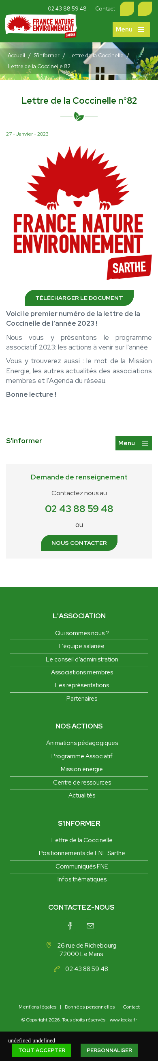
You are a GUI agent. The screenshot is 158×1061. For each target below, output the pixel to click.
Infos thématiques (82, 879)
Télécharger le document (79, 297)
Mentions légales (37, 1007)
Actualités (81, 795)
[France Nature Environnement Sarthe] (41, 28)
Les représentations (82, 685)
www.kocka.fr (123, 1020)
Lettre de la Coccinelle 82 (39, 66)
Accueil (16, 55)
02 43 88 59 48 (67, 8)
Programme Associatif (82, 756)
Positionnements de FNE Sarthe (82, 853)
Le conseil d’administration (82, 659)
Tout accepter (41, 1050)
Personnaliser (109, 1050)
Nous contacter (79, 542)
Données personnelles (90, 1007)
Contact (105, 8)
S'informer (47, 55)
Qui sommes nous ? (82, 633)
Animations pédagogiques (82, 743)
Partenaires (81, 699)
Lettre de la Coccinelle (96, 55)
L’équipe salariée (82, 646)
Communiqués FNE (82, 866)
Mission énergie (82, 769)
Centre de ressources (82, 782)
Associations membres (82, 672)
